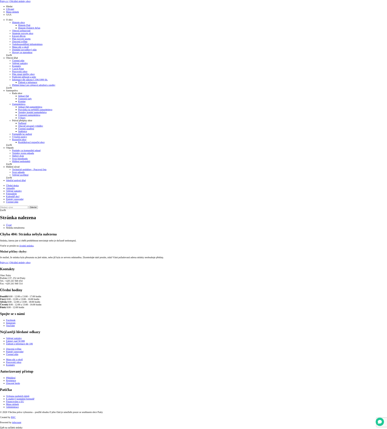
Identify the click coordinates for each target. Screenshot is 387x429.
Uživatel (10, 9)
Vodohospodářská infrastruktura (27, 44)
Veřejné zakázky (20, 63)
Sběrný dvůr (18, 156)
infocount (16, 422)
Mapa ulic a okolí (20, 47)
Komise (22, 101)
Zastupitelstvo (18, 104)
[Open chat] (380, 422)
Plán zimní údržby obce (23, 74)
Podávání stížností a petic (24, 77)
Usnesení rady (25, 98)
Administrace (12, 407)
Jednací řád (23, 96)
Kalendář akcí (12, 196)
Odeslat (33, 207)
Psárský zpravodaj (14, 199)
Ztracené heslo (13, 383)
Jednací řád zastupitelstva (30, 107)
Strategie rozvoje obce (22, 33)
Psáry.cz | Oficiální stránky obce (15, 1)
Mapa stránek (12, 12)
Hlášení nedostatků (21, 161)
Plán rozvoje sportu (21, 39)
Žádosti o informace (27, 82)
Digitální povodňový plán (24, 49)
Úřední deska (12, 185)
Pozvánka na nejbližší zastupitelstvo (35, 109)
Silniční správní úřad (16, 180)
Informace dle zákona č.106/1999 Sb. (30, 79)
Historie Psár (24, 25)
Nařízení (22, 123)
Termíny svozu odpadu (23, 153)
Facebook (10, 320)
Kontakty (16, 66)
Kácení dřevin (19, 36)
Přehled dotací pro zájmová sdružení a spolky (33, 85)
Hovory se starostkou (22, 52)
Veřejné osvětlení (20, 175)
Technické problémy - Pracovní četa (29, 169)
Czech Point (18, 68)
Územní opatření (26, 128)
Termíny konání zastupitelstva (32, 112)
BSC (13, 417)
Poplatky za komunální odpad (26, 150)
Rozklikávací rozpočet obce (31, 142)
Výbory (22, 117)
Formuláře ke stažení (22, 134)
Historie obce (18, 22)
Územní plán (18, 60)
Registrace (11, 380)
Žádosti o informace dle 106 (19, 343)
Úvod (8, 225)
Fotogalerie (11, 193)
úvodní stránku (26, 245)
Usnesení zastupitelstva (29, 115)
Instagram (10, 323)
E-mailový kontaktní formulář (20, 399)
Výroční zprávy (19, 137)
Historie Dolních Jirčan (29, 28)
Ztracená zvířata (19, 41)
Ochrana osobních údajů (17, 396)
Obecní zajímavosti (21, 30)
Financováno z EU (15, 401)
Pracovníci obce (19, 71)
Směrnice (22, 131)
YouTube (10, 325)
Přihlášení (10, 378)
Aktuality (10, 188)
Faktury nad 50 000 (15, 341)
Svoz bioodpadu (20, 158)
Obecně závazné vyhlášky (30, 126)
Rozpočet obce (19, 139)
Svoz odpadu (18, 172)
